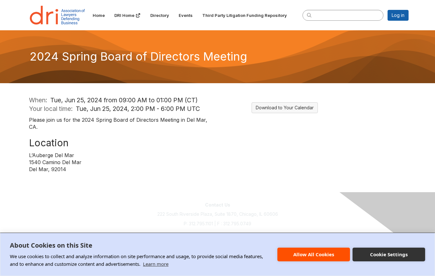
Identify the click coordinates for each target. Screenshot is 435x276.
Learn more (155, 264)
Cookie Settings (389, 254)
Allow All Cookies (313, 254)
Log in (398, 15)
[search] (309, 15)
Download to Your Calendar (285, 107)
